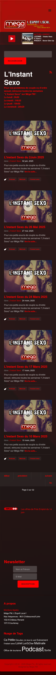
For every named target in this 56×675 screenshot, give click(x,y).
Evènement (42, 640)
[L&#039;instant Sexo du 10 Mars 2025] (28, 416)
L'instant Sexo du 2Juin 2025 (24, 157)
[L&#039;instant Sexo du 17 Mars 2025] (28, 346)
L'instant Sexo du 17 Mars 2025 (25, 366)
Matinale (22, 179)
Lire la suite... (31, 171)
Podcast (12, 179)
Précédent (22, 475)
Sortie (47, 650)
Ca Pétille (9, 639)
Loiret (18, 643)
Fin (50, 482)
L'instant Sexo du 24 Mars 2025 (25, 296)
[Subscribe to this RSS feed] (50, 72)
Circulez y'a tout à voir (25, 640)
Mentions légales (11, 609)
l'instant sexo (35, 179)
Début (7, 475)
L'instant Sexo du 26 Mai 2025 (24, 227)
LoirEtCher (28, 643)
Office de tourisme (12, 650)
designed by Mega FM (28, 666)
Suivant (48, 475)
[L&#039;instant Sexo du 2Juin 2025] (28, 137)
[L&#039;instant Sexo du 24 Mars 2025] (28, 276)
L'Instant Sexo (15, 161)
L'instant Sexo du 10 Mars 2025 (25, 436)
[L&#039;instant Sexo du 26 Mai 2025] (28, 206)
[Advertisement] (28, 534)
